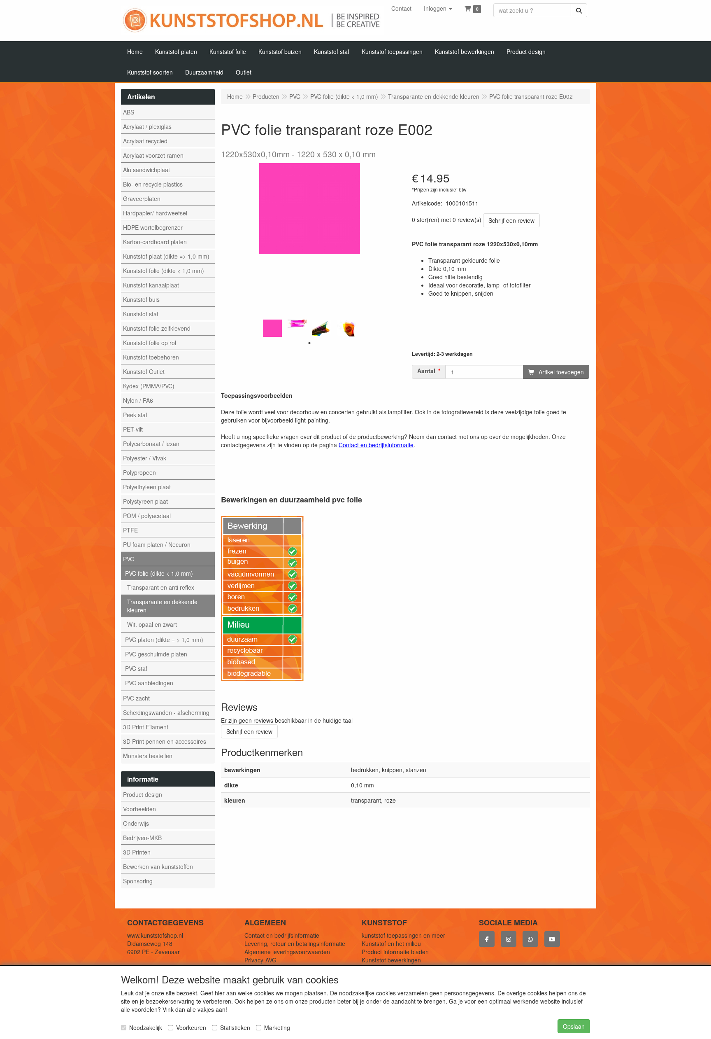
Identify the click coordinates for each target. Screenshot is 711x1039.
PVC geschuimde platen (156, 654)
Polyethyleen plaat (147, 487)
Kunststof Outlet (144, 371)
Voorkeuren (191, 1027)
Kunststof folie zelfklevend (157, 328)
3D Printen (137, 852)
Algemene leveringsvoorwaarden (287, 952)
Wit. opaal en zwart (152, 624)
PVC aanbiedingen (149, 683)
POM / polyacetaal (147, 515)
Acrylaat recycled (145, 141)
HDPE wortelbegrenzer (153, 227)
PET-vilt (133, 429)
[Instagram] (508, 939)
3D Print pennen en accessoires (164, 741)
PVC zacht (136, 698)
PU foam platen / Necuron (157, 544)
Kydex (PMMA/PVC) (148, 386)
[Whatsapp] (530, 939)
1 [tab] (309, 343)
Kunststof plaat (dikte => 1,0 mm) (166, 256)
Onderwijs (136, 823)
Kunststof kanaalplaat (151, 285)
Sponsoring (138, 881)
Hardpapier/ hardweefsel (155, 213)
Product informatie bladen (395, 952)
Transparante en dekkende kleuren (162, 606)
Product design (142, 794)
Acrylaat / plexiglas (147, 126)
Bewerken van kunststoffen (158, 866)
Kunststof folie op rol (149, 343)
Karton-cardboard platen (155, 242)
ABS (128, 112)
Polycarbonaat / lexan (151, 443)
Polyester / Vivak (144, 458)
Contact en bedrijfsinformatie (281, 935)
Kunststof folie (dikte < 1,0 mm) (163, 270)
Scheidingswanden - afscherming (166, 712)
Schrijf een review (511, 220)
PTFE (130, 530)
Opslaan (574, 1026)
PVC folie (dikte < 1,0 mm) (159, 573)
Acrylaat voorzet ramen (153, 155)
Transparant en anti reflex (160, 587)
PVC (128, 559)
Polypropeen (139, 472)
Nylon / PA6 (138, 400)
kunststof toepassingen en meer (403, 935)
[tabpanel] (272, 328)
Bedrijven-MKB (142, 838)
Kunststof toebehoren (151, 357)
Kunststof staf (140, 314)
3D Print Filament (145, 727)
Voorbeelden (139, 809)
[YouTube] (552, 939)
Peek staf (135, 415)
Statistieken (235, 1027)
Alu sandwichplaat (146, 170)
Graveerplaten (141, 198)
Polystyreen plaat (145, 501)
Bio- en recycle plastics (153, 184)
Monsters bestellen (147, 756)
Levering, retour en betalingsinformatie (294, 943)
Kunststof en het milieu (391, 943)
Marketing (277, 1027)
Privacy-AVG (260, 960)
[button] (438, 8)
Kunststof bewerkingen (391, 960)
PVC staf (136, 668)
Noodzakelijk (145, 1027)
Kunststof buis (141, 299)
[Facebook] (487, 939)
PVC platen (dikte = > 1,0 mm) (164, 639)
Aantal (426, 371)
